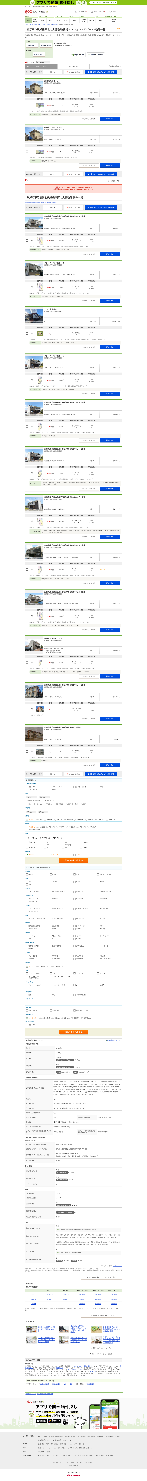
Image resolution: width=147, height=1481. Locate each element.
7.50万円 (114, 1294)
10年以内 (70, 819)
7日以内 (76, 1018)
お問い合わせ (74, 1462)
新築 (41, 819)
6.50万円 (98, 1294)
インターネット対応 (58, 985)
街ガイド (82, 1455)
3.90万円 (66, 1294)
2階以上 (102, 787)
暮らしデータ (75, 1455)
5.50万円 (82, 1294)
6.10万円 (98, 1304)
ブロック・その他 (105, 874)
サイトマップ (83, 1462)
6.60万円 (114, 1299)
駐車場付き (59, 1368)
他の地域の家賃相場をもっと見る (102, 1315)
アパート (31, 854)
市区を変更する (32, 45)
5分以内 (52, 827)
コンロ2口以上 (33, 911)
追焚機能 (55, 898)
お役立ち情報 (27, 1455)
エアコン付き (32, 929)
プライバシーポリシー (59, 1462)
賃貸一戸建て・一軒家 (75, 1370)
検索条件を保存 (79, 55)
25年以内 (101, 819)
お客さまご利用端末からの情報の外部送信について (65, 1436)
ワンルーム (32, 842)
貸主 (29, 995)
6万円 (82, 1299)
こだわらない (33, 1018)
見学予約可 (32, 787)
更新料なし (49, 804)
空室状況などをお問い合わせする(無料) (102, 72)
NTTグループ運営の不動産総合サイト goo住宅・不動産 (41, 6)
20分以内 (93, 827)
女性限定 (102, 956)
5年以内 (59, 819)
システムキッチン (34, 908)
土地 (65, 1384)
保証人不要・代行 (105, 959)
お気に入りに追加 (74, 72)
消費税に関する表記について (63, 1440)
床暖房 (54, 929)
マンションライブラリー (53, 1455)
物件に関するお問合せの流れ (88, 1436)
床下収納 (102, 919)
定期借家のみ (59, 966)
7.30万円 (98, 1299)
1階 (29, 881)
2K (101, 842)
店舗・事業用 (45, 1444)
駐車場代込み (49, 801)
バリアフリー (80, 973)
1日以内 (57, 1018)
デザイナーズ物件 (34, 973)
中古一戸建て (56, 1384)
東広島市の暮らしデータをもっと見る (102, 1277)
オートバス (79, 898)
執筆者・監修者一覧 (101, 1455)
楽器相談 (31, 959)
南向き (54, 789)
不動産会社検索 (66, 1455)
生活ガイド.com (117, 1266)
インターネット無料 (34, 985)
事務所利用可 (56, 959)
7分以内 (61, 827)
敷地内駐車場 (56, 946)
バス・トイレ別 (57, 787)
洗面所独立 (55, 926)
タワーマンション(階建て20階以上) (34, 977)
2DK (48, 845)
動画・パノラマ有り (82, 1010)
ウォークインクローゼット (36, 919)
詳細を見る (109, 119)
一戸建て (79, 854)
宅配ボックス (56, 936)
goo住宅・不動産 (28, 1436)
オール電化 (103, 973)
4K (47, 847)
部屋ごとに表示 (73, 66)
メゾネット (79, 929)
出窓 (29, 939)
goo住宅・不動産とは (44, 1436)
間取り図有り (32, 1010)
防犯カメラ (79, 891)
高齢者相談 (79, 959)
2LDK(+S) (68, 845)
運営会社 (90, 1462)
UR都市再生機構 (81, 995)
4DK (66, 847)
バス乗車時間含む (34, 830)
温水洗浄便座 (32, 901)
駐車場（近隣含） (81, 787)
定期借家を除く (45, 966)
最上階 (78, 881)
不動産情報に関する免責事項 (45, 1394)
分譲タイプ (55, 973)
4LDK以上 (86, 847)
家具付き (102, 929)
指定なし (32, 819)
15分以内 (83, 827)
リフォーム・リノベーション (61, 976)
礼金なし (30, 804)
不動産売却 (41, 1452)
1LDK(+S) (86, 842)
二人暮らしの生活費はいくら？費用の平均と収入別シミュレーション (78, 1340)
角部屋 (102, 881)
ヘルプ (68, 1462)
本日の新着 (46, 1018)
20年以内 (91, 819)
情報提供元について (31, 1394)
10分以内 (72, 827)
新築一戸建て (44, 1384)
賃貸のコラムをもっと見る (102, 1348)
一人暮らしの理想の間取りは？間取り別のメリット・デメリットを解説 (46, 1340)
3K (83, 845)
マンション (55, 854)
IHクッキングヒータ (82, 908)
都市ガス (79, 939)
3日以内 (67, 1018)
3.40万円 (66, 1299)
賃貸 (71, 1384)
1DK (66, 842)
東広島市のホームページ (113, 1040)
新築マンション (42, 1448)
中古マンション (52, 1448)
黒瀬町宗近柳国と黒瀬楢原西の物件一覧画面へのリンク (41, 202)
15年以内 (80, 819)
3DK (102, 845)
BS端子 (102, 985)
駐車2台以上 (80, 946)
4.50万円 (82, 1304)
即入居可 (55, 956)
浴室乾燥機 (103, 898)
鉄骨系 (54, 874)
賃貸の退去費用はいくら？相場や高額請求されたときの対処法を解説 (111, 1329)
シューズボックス (58, 919)
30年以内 (112, 819)
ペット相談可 (32, 789)
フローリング (80, 926)
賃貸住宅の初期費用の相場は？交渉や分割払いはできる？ (46, 1329)
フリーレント (56, 995)
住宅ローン (89, 1448)
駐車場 (76, 1444)
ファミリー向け (77, 1366)
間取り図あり (88, 1366)
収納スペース (80, 919)
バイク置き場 (104, 946)
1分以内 (42, 827)
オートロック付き (34, 891)
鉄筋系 (30, 874)
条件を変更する (39, 54)
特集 (39, 1455)
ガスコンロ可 (104, 908)
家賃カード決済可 (80, 804)
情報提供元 (100, 1436)
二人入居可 (79, 956)
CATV (78, 985)
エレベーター (32, 936)
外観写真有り (56, 1010)
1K (47, 842)
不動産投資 (90, 1384)
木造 (77, 874)
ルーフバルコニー (105, 936)
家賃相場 (81, 1444)
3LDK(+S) (31, 847)
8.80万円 (114, 1304)
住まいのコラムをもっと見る (102, 1354)
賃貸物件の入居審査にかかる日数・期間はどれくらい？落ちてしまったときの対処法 (78, 1329)
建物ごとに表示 (41, 66)
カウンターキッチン (58, 908)
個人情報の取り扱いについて (46, 1440)
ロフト (102, 926)
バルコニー (79, 936)
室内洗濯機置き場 (34, 926)
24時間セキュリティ (106, 891)
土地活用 (48, 1452)
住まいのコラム (90, 1455)
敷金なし (39, 804)
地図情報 (110, 1455)
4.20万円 (50, 1294)
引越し (44, 1455)
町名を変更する (46, 45)
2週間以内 (87, 1018)
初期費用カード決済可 (64, 804)
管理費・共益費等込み (35, 801)
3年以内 (49, 819)
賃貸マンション (68, 1444)
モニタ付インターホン (59, 891)
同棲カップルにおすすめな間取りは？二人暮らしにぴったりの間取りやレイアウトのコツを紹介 (111, 1340)
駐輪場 (30, 949)
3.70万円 (50, 1299)
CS (29, 988)
